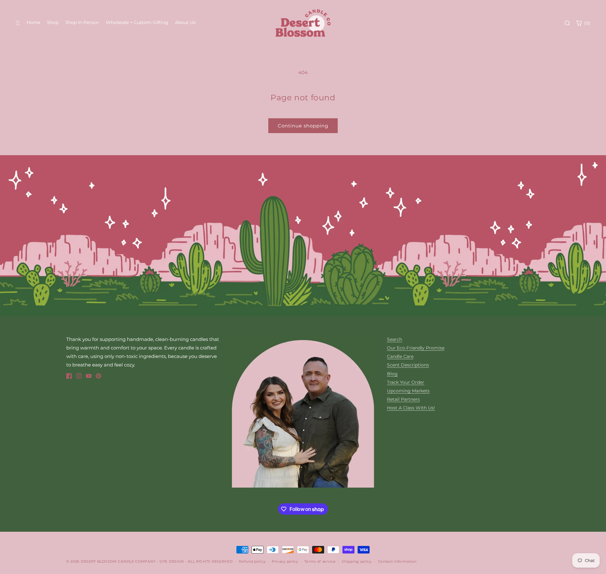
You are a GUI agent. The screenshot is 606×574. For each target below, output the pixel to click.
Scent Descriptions (408, 365)
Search (394, 339)
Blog (392, 374)
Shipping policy (357, 561)
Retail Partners (403, 399)
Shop (52, 22)
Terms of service (320, 561)
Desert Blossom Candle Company (118, 561)
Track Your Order (405, 382)
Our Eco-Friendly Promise (415, 348)
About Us (185, 22)
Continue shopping (303, 126)
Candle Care (400, 356)
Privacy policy (285, 561)
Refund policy (252, 561)
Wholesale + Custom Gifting (137, 22)
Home (33, 22)
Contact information (397, 561)
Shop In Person (82, 22)
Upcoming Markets (408, 391)
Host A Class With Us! (411, 408)
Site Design (171, 561)
